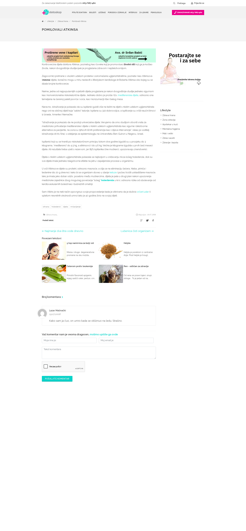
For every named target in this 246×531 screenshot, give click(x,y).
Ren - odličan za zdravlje (136, 266)
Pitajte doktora (79, 12)
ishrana (46, 207)
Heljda (127, 243)
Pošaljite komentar (57, 379)
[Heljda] (111, 251)
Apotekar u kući (170, 124)
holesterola (107, 180)
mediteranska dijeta (128, 95)
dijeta (65, 207)
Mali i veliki (167, 133)
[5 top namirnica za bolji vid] (54, 251)
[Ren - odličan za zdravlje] (111, 274)
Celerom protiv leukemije (80, 266)
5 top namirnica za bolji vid (80, 243)
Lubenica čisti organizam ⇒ (137, 230)
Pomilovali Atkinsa (79, 21)
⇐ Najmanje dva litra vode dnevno (62, 230)
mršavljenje (75, 207)
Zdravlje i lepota (170, 142)
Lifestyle (50, 21)
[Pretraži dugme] (174, 3)
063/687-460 (89, 3)
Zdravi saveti (168, 138)
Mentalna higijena (171, 129)
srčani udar (143, 191)
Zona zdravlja (168, 120)
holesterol (56, 207)
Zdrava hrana (63, 21)
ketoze (113, 172)
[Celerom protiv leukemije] (54, 274)
